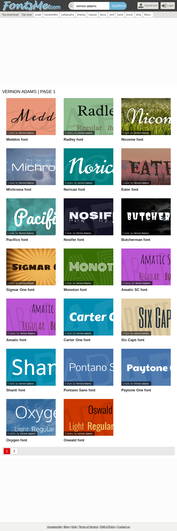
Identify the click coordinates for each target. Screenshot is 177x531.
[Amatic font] (31, 317)
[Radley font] (88, 116)
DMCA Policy (107, 526)
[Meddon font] (31, 116)
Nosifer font (74, 240)
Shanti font (15, 390)
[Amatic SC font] (146, 267)
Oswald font (74, 440)
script (38, 14)
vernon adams (85, 133)
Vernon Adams (26, 133)
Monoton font (75, 290)
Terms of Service (88, 526)
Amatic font (16, 340)
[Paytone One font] (146, 367)
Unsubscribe (54, 526)
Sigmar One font (20, 290)
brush (129, 14)
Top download (10, 14)
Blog (66, 526)
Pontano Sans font (79, 390)
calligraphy (67, 14)
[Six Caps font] (146, 317)
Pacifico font (17, 240)
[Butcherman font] (146, 216)
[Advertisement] (88, 52)
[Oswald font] (88, 417)
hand (120, 14)
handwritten (51, 14)
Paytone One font (136, 390)
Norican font (74, 189)
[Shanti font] (31, 367)
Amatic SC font (134, 290)
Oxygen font (16, 440)
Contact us (123, 526)
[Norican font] (88, 166)
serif (111, 14)
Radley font (73, 139)
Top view (27, 14)
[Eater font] (146, 166)
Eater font (129, 189)
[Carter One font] (88, 317)
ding (138, 14)
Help (74, 526)
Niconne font (132, 139)
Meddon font (17, 139)
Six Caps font (132, 340)
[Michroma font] (31, 166)
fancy (103, 14)
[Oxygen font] (31, 417)
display (81, 14)
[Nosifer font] (88, 216)
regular (92, 14)
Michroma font (18, 189)
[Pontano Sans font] (88, 367)
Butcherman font (135, 240)
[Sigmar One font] (31, 267)
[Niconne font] (146, 116)
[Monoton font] (88, 267)
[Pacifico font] (31, 216)
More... (148, 14)
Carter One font (77, 340)
